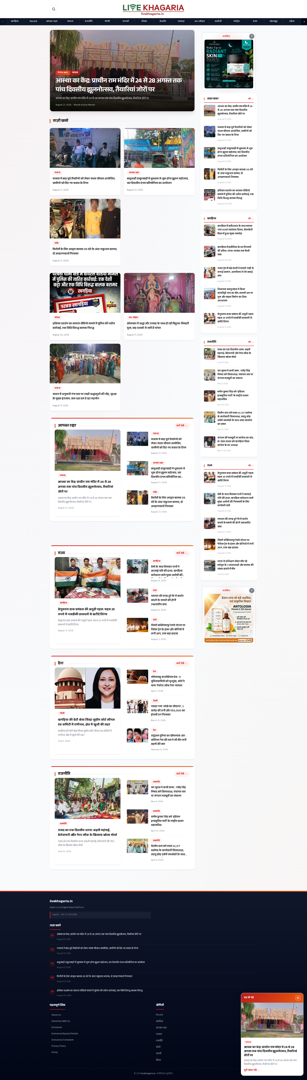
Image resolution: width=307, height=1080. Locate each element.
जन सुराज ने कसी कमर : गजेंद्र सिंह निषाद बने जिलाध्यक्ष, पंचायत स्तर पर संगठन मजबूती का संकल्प (235, 375)
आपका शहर (51, 21)
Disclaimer (57, 1027)
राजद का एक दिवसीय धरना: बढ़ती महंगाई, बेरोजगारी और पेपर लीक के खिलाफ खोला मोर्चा (234, 353)
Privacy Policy (59, 1046)
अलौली (218, 21)
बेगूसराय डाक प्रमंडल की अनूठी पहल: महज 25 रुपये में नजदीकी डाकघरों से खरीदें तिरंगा (235, 318)
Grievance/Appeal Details (65, 1034)
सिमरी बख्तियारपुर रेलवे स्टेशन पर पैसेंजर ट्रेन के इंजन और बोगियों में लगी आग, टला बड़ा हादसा (235, 544)
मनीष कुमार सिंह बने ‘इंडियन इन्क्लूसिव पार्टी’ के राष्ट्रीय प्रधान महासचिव (232, 395)
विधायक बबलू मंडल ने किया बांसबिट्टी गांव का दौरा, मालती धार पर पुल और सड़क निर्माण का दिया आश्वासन (235, 295)
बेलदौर (163, 21)
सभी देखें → (181, 426)
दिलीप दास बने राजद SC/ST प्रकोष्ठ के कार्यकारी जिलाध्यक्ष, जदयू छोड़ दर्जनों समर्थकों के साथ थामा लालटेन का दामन (234, 418)
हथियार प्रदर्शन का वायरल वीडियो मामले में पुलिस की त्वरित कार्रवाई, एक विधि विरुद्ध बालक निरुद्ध (235, 194)
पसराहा (181, 21)
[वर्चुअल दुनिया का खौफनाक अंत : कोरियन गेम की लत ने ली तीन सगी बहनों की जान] (157, 740)
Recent (33, 21)
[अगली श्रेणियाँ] (304, 21)
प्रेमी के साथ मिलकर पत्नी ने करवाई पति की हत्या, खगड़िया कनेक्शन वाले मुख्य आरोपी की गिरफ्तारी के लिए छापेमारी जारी (235, 500)
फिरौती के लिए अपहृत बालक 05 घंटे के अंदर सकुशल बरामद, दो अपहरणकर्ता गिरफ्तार (235, 173)
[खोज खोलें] (54, 9)
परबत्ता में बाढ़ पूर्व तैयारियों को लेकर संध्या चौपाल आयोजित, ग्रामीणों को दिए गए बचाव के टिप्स (234, 131)
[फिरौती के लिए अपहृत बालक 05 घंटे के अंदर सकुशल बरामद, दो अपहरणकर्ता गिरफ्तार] (85, 232)
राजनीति (89, 21)
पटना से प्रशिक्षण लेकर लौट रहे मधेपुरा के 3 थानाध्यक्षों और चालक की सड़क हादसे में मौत (235, 565)
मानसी (126, 21)
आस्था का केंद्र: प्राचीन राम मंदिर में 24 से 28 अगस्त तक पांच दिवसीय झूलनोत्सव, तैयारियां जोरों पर (234, 110)
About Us (56, 1015)
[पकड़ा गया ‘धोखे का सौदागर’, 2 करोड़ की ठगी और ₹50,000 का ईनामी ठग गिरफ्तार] (157, 711)
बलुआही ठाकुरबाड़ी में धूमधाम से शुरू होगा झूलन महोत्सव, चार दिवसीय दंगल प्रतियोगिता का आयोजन (235, 152)
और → (251, 99)
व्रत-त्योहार (200, 21)
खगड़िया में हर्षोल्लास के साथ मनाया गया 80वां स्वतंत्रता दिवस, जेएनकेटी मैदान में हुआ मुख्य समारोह (235, 230)
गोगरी (107, 21)
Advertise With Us (61, 1021)
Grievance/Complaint (63, 1040)
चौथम (144, 21)
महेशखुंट (274, 21)
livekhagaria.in (61, 902)
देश (154, 672)
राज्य (255, 21)
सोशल (57, 318)
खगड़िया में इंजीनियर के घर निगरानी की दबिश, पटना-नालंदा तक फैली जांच (234, 251)
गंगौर (56, 243)
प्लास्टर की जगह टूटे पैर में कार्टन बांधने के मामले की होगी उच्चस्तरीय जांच (234, 523)
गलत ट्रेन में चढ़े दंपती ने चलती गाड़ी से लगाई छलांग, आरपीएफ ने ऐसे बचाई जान (235, 272)
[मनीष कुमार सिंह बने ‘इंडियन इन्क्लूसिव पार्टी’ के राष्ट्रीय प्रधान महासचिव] (157, 821)
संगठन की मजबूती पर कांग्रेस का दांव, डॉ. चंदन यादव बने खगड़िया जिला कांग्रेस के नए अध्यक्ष (235, 442)
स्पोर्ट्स (236, 21)
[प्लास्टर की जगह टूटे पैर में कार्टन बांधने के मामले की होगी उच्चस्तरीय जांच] (157, 600)
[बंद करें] (298, 998)
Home (55, 1052)
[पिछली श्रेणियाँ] (3, 21)
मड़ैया (292, 21)
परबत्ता (70, 21)
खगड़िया (15, 21)
